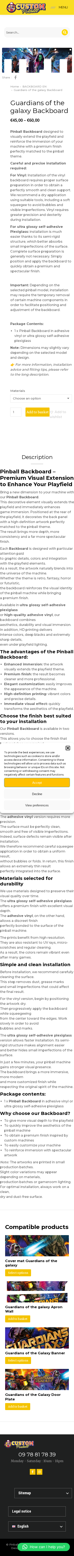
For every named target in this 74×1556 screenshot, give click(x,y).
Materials (17, 391)
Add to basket (38, 412)
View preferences (37, 805)
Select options (18, 1273)
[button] (68, 748)
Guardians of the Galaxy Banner (35, 1353)
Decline (37, 793)
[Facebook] (33, 1472)
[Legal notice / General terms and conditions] (37, 1511)
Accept (37, 782)
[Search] (65, 32)
